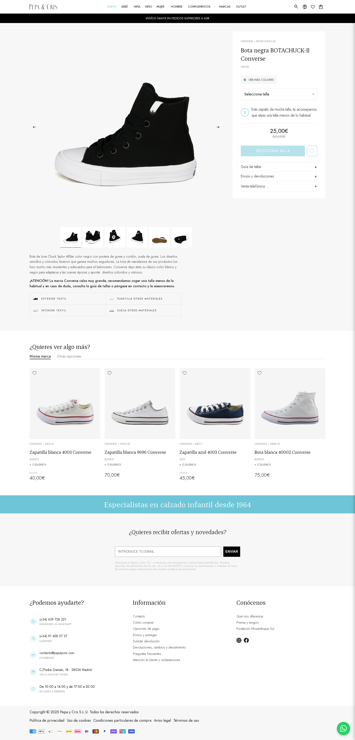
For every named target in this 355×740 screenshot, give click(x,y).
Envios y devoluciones (257, 176)
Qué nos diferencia (249, 616)
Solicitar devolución (146, 641)
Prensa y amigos (247, 622)
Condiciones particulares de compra (122, 720)
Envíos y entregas (145, 635)
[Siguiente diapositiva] (219, 127)
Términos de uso (186, 720)
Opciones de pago (146, 628)
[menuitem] (112, 6)
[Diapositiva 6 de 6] (181, 237)
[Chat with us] (343, 728)
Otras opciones (69, 356)
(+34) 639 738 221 (52, 619)
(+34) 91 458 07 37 (53, 636)
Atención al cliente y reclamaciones (156, 660)
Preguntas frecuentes (147, 653)
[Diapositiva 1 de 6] (70, 237)
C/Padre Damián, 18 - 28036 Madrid (65, 669)
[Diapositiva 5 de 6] (159, 237)
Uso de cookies (79, 720)
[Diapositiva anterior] (33, 127)
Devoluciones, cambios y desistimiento (159, 647)
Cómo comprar (143, 622)
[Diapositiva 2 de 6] (93, 237)
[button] (259, 79)
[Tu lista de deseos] (312, 6)
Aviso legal (162, 720)
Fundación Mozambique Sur (255, 628)
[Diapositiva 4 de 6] (137, 237)
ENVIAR (231, 551)
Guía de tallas (251, 166)
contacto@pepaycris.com (56, 653)
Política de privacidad (47, 720)
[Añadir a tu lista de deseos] (312, 151)
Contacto (139, 616)
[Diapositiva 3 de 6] (115, 237)
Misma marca (40, 356)
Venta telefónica (253, 186)
